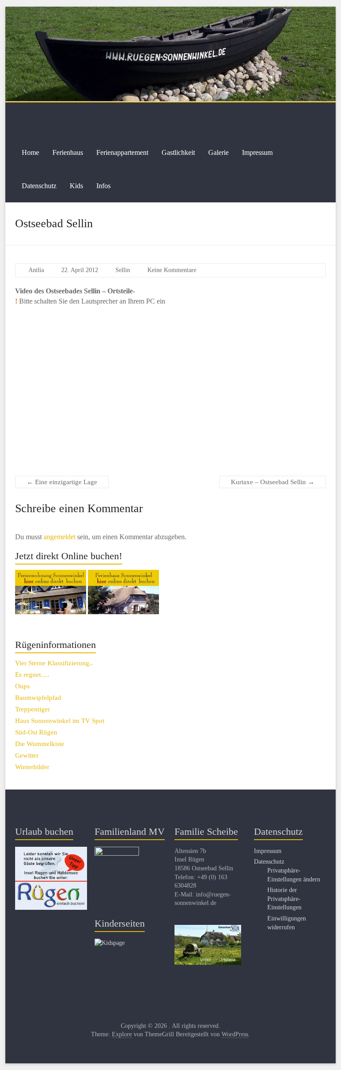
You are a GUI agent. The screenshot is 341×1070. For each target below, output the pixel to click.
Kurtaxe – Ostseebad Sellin (272, 482)
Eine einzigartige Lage (62, 482)
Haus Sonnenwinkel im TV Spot (59, 720)
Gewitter (27, 755)
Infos (103, 186)
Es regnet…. (32, 674)
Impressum (257, 152)
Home (30, 152)
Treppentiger (32, 709)
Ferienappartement (122, 152)
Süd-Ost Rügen (36, 732)
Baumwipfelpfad (38, 697)
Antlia (36, 270)
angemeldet (59, 537)
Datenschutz (39, 186)
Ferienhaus (67, 152)
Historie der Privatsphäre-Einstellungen (284, 899)
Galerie (218, 152)
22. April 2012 (79, 270)
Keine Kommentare (171, 270)
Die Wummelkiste (39, 743)
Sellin (122, 270)
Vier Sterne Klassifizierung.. (54, 663)
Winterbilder (32, 766)
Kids (76, 186)
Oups (22, 686)
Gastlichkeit (178, 152)
